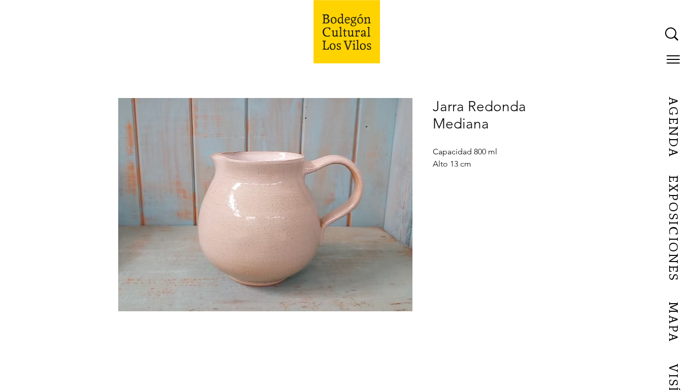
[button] (673, 59)
